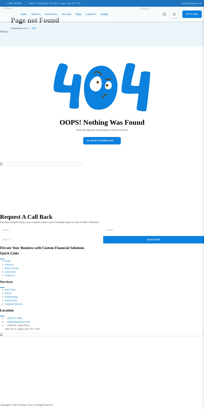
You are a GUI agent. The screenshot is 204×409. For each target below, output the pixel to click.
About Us (35, 14)
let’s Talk (192, 14)
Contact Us (91, 14)
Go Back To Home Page (100, 141)
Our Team (66, 14)
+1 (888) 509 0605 (14, 3)
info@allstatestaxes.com (191, 3)
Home (24, 14)
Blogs (78, 14)
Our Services (51, 14)
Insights (104, 14)
